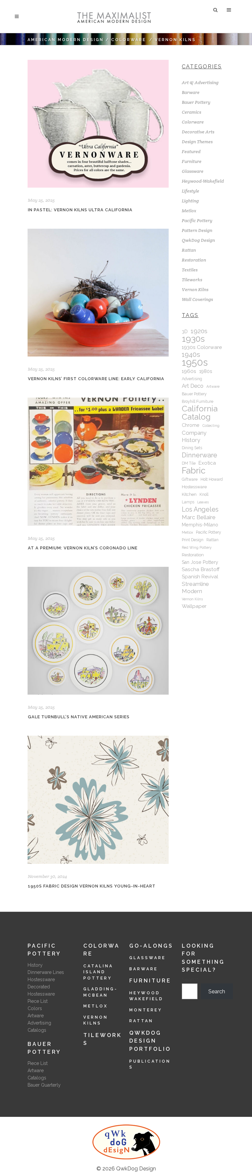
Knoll (204, 494)
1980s (205, 371)
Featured (191, 151)
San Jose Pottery (200, 562)
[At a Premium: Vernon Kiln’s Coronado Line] (98, 461)
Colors (35, 1008)
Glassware (192, 171)
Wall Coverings (197, 299)
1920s (199, 331)
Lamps (188, 502)
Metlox (189, 211)
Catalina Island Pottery (98, 972)
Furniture (191, 161)
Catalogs (37, 1030)
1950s (195, 362)
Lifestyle (190, 191)
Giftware (190, 479)
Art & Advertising (200, 82)
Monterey (145, 1010)
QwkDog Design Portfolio (150, 1041)
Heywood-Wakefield (203, 181)
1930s (193, 338)
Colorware (128, 39)
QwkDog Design (198, 240)
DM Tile (189, 463)
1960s (189, 371)
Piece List (38, 1001)
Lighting (190, 201)
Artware (213, 386)
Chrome (191, 425)
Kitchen (189, 494)
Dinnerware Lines (46, 972)
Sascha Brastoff (201, 569)
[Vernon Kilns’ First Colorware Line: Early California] (98, 293)
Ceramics (191, 112)
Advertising (192, 379)
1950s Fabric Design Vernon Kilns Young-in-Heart (92, 886)
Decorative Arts (198, 132)
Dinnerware (199, 455)
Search (190, 980)
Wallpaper (194, 606)
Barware (191, 92)
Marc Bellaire (199, 517)
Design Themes (197, 142)
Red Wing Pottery (197, 547)
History (35, 965)
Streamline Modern (195, 587)
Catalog (196, 417)
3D (185, 331)
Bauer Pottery (196, 102)
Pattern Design (197, 230)
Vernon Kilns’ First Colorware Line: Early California (96, 378)
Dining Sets (192, 448)
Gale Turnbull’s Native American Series (79, 716)
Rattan (189, 250)
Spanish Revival (200, 577)
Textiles (190, 270)
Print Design (192, 540)
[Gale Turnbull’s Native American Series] (98, 631)
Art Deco (192, 386)
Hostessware (194, 486)
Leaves (203, 502)
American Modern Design (66, 39)
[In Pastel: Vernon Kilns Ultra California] (98, 124)
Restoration (194, 260)
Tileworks (192, 280)
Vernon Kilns (195, 289)
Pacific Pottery (197, 220)
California (200, 408)
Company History (194, 436)
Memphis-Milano (200, 524)
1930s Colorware (202, 347)
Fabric (193, 470)
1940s (191, 354)
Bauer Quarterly (44, 1085)
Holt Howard (211, 479)
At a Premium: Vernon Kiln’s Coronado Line (82, 547)
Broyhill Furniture (197, 401)
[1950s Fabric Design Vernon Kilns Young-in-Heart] (98, 800)
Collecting (211, 425)
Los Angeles (200, 509)
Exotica (207, 463)
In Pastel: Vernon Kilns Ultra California (80, 209)
